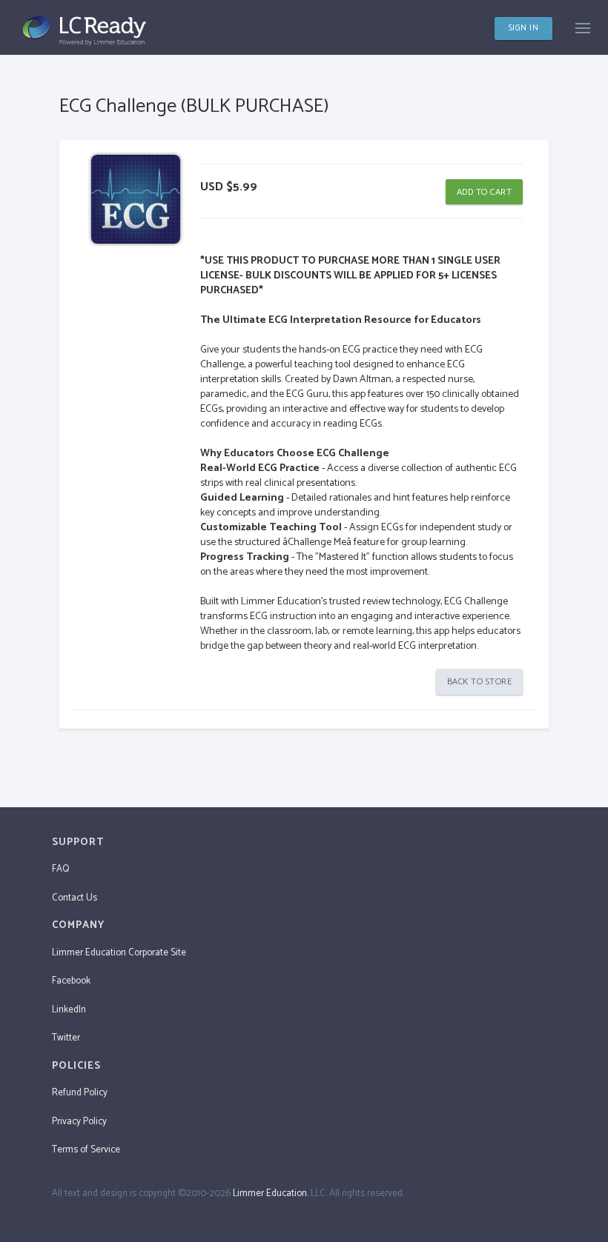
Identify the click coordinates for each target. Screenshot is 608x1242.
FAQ (60, 869)
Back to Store (479, 682)
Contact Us (74, 898)
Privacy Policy (79, 1121)
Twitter (66, 1038)
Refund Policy (80, 1093)
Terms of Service (86, 1150)
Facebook (71, 981)
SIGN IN (524, 28)
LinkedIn (69, 1010)
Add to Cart (484, 192)
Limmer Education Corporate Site (119, 953)
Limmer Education (270, 1193)
